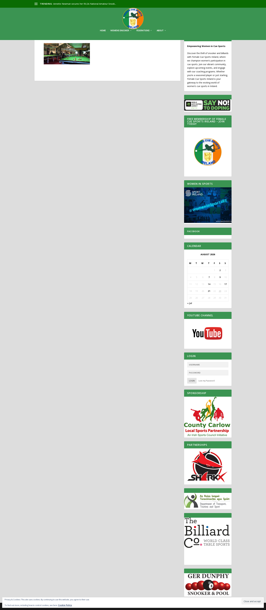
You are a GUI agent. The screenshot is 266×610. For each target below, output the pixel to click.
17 (225, 284)
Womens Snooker (119, 30)
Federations (142, 30)
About (160, 30)
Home (103, 30)
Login (192, 380)
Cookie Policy (65, 605)
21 (209, 291)
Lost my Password (207, 380)
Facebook (193, 231)
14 (209, 284)
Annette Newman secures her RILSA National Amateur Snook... (84, 3)
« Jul (189, 303)
